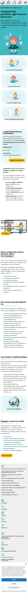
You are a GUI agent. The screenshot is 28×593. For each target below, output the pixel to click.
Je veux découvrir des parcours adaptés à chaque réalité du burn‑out (12, 471)
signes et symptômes (13, 278)
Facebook (4, 503)
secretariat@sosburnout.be (12, 155)
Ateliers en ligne (9, 325)
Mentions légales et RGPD (8, 492)
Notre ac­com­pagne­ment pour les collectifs (12, 478)
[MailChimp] (2, 525)
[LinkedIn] (2, 513)
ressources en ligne (12, 341)
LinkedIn (3, 515)
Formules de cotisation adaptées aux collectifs (14, 442)
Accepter (14, 580)
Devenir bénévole (9, 448)
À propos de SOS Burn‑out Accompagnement (13, 487)
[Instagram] (2, 506)
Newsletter (4, 527)
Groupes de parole (9, 331)
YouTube (3, 521)
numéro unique (10, 313)
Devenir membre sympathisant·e (14, 438)
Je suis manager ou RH (7, 480)
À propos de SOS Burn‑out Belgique (10, 485)
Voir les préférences (14, 587)
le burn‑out (13, 276)
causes (8, 280)
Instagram (4, 509)
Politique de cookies (6, 591)
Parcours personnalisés (11, 321)
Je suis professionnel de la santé (10, 483)
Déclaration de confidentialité (19, 591)
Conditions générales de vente (9, 494)
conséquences (10, 286)
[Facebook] (2, 500)
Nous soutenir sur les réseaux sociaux (15, 446)
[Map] (2, 533)
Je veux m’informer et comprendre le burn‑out (13, 469)
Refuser (14, 583)
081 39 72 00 (4, 545)
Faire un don (7, 436)
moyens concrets (12, 290)
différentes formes (12, 282)
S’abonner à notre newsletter (13, 450)
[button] (26, 564)
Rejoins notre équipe (6, 490)
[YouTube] (2, 519)
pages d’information (16, 267)
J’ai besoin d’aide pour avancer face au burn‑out (11, 475)
